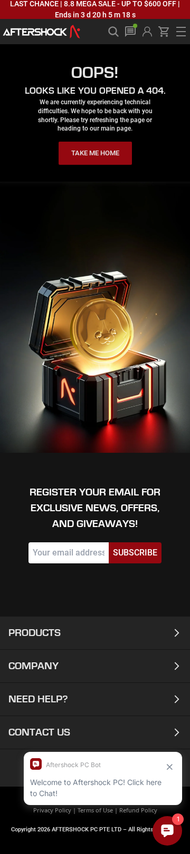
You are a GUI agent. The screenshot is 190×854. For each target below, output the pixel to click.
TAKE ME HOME (95, 153)
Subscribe (135, 553)
